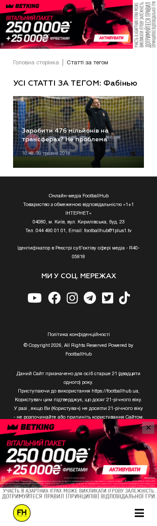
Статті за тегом (87, 63)
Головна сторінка (36, 63)
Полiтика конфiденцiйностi (79, 335)
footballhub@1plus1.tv (108, 231)
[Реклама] (78, 24)
